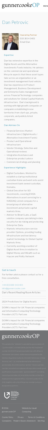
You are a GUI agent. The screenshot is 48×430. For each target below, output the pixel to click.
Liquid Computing (29, 410)
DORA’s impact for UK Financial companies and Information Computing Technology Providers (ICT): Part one (23, 311)
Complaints (6, 421)
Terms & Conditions (36, 417)
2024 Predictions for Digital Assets (19, 301)
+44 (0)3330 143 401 (12, 285)
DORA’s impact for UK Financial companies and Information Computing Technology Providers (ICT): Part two (23, 324)
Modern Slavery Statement (24, 421)
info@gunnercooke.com (13, 288)
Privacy (21, 417)
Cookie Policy (7, 417)
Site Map (41, 421)
